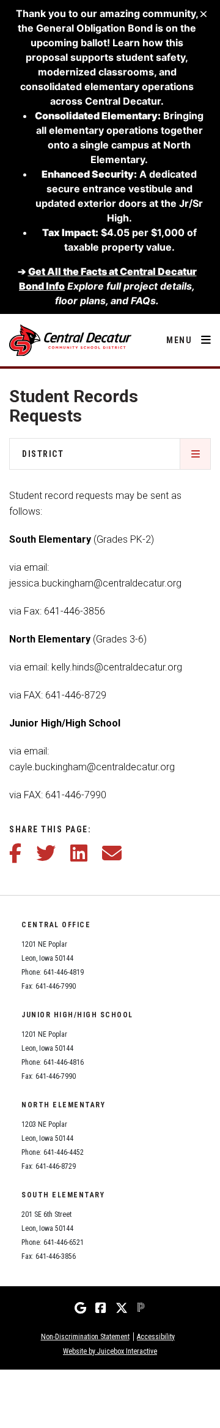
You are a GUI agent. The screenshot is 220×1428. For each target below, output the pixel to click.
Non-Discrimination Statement (85, 1336)
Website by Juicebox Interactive (110, 1351)
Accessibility (156, 1336)
